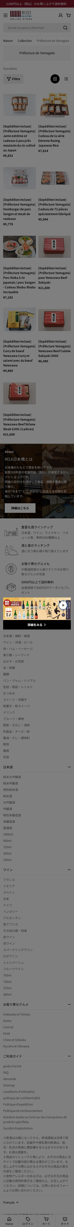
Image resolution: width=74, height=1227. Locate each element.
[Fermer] (63, 605)
